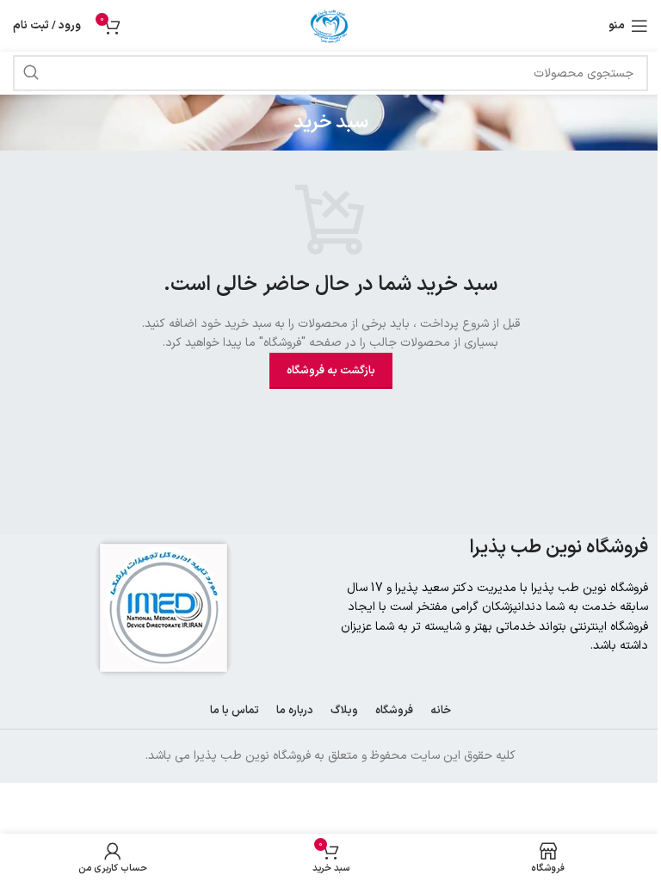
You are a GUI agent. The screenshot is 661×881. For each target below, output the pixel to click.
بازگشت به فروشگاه (331, 370)
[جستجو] (31, 73)
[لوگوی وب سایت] (330, 25)
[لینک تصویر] (163, 607)
